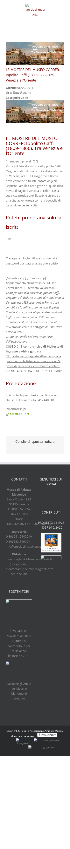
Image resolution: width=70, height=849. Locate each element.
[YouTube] (54, 494)
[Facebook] (41, 494)
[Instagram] (61, 494)
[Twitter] (48, 494)
